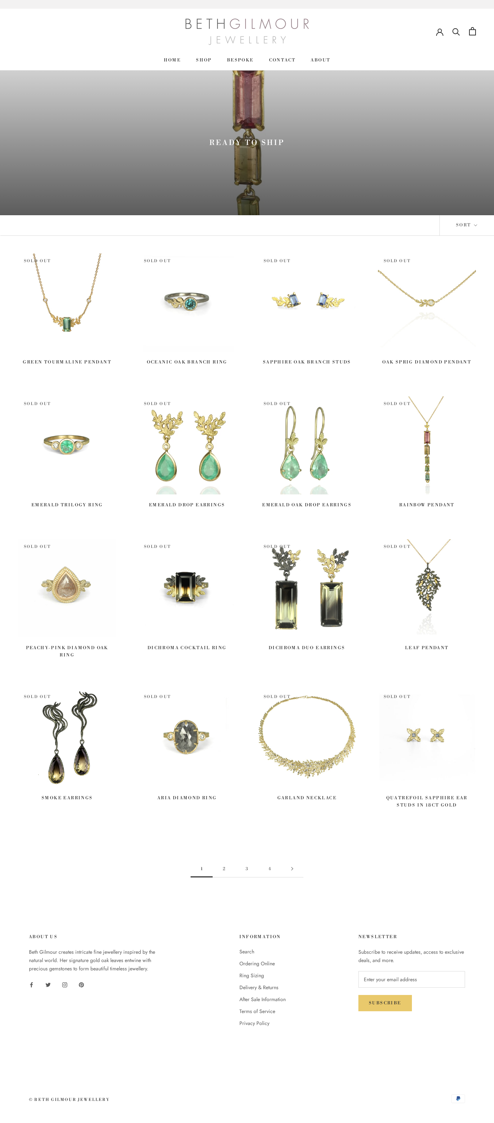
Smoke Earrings (67, 798)
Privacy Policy (254, 1023)
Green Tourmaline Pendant (67, 362)
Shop (204, 60)
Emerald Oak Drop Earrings (307, 505)
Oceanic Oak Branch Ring (187, 362)
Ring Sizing (251, 975)
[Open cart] (472, 31)
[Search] (456, 31)
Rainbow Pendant (427, 505)
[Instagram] (64, 984)
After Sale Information (262, 999)
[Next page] (292, 869)
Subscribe (385, 1003)
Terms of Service (257, 1011)
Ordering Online (257, 963)
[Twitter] (48, 984)
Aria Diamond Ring (187, 798)
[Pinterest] (81, 984)
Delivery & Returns (258, 987)
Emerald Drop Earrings (187, 505)
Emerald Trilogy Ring (67, 505)
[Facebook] (31, 984)
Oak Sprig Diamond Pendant (426, 362)
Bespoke (240, 60)
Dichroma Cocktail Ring (187, 648)
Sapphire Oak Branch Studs (307, 362)
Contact (282, 60)
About (320, 60)
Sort (464, 225)
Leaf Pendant (427, 648)
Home (172, 60)
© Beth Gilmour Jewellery (69, 1099)
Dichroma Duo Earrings (307, 648)
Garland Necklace (307, 798)
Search (246, 951)
